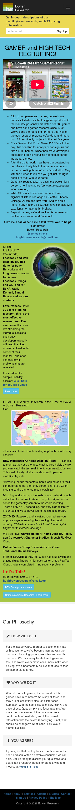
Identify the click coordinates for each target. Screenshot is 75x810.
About (17, 794)
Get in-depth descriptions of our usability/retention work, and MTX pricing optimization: (33, 21)
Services (29, 794)
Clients (42, 794)
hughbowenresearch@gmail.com (37, 237)
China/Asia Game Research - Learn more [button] (26, 594)
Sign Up (62, 31)
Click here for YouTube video (15, 382)
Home (7, 794)
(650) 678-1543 (37, 233)
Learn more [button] (11, 391)
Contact (66, 794)
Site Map (55, 797)
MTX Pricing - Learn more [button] (18, 587)
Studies (54, 794)
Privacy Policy (38, 797)
